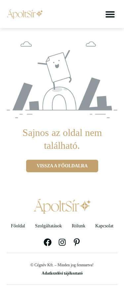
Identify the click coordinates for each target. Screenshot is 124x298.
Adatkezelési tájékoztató (62, 273)
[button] (110, 14)
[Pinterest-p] (77, 242)
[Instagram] (62, 242)
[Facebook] (48, 242)
